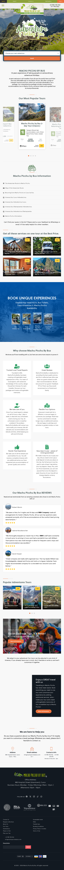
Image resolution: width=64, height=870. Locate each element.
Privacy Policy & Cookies (39, 828)
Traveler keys (36, 824)
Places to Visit (7, 831)
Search (14, 1)
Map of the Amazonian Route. (14, 188)
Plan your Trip (6, 833)
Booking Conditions (38, 826)
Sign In (60, 1)
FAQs (34, 822)
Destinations (6, 828)
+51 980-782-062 (55, 5)
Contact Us (6, 819)
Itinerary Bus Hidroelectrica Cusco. (15, 202)
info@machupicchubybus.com (13, 839)
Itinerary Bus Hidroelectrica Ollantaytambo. (18, 211)
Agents (3, 1)
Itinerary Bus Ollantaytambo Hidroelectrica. (18, 207)
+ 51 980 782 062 (9, 837)
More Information (15, 641)
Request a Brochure (8, 822)
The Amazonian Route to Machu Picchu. (17, 183)
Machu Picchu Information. (13, 216)
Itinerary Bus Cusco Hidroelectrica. (15, 197)
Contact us (31, 1)
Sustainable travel (38, 819)
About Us (5, 824)
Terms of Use (36, 831)
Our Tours (5, 826)
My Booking (48, 1)
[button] (29, 156)
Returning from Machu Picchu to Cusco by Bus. (19, 193)
